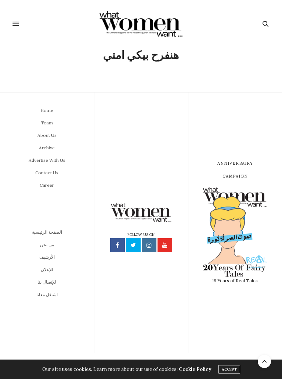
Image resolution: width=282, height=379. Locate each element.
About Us (47, 135)
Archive (47, 147)
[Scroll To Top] (264, 361)
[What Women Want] (141, 24)
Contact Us (46, 172)
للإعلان (47, 269)
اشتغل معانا (47, 294)
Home (46, 110)
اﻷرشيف (47, 257)
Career (47, 185)
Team (47, 122)
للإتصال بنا (46, 282)
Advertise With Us (47, 160)
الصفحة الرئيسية (47, 232)
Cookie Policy (195, 369)
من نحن (47, 244)
